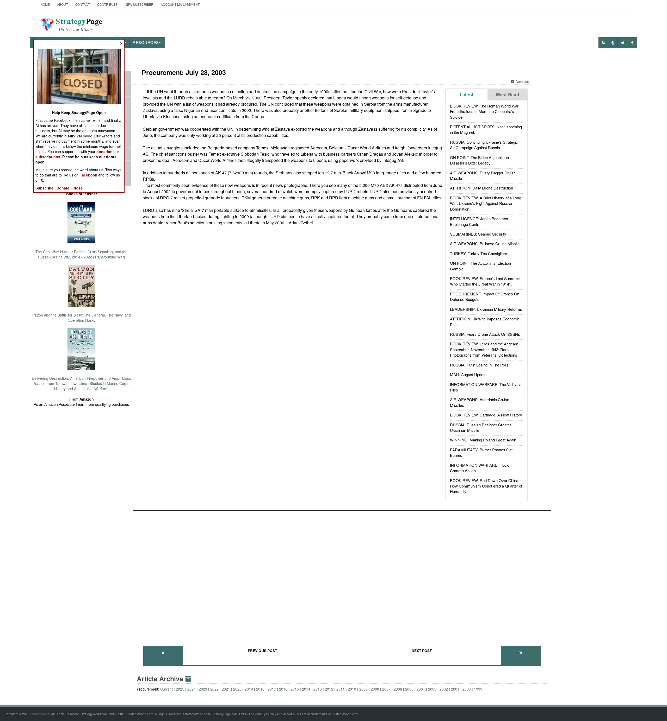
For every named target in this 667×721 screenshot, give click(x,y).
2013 (317, 689)
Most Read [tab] (507, 94)
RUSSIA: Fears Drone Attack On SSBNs (485, 334)
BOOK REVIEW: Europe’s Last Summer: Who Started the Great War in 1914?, (485, 281)
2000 (466, 689)
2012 (329, 689)
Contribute (107, 4)
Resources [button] (146, 42)
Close (77, 188)
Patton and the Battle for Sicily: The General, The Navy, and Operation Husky (81, 317)
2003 (432, 689)
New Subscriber (139, 4)
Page (79, 24)
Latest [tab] (466, 94)
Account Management (180, 4)
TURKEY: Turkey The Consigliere (478, 253)
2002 (444, 689)
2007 (386, 689)
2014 (306, 689)
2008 (375, 689)
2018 (260, 689)
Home (45, 4)
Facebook (88, 175)
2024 (191, 689)
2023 (203, 689)
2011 (340, 689)
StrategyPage (40, 714)
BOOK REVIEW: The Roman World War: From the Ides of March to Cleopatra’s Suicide (485, 111)
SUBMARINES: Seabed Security (478, 234)
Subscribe (44, 188)
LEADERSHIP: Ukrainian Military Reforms (486, 309)
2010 (352, 689)
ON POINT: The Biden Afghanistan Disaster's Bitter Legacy (479, 160)
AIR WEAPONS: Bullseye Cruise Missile (485, 243)
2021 (226, 689)
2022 (214, 689)
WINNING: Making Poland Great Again (483, 439)
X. (42, 180)
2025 (180, 689)
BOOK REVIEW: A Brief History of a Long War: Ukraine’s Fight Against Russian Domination (485, 203)
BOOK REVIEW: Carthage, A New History (486, 415)
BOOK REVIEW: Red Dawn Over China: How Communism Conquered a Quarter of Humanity (486, 486)
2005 (409, 689)
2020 (237, 689)
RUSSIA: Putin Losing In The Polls (479, 365)
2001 (455, 689)
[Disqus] (342, 576)
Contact (82, 4)
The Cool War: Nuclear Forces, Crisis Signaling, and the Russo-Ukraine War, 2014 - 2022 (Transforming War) (81, 254)
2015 (295, 689)
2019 (249, 689)
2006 (398, 689)
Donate (63, 188)
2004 (421, 689)
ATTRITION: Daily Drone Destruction (481, 188)
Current (166, 689)
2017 (272, 689)
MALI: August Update (468, 374)
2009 (363, 689)
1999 (478, 689)
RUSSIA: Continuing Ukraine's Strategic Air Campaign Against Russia (484, 144)
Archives (522, 81)
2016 (283, 689)
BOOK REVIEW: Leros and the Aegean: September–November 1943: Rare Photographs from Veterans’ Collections (484, 349)
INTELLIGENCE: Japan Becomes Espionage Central (479, 221)
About (62, 4)
